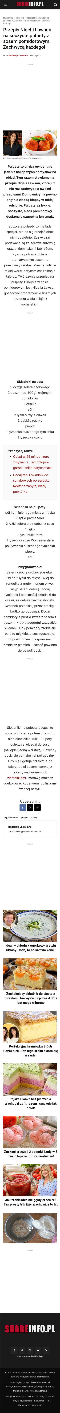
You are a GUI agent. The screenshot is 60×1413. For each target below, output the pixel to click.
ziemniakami (16, 778)
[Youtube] (38, 1350)
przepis (24, 817)
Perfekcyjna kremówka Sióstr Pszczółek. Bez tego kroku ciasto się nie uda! (30, 1050)
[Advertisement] (30, 96)
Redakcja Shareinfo (18, 55)
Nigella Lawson (11, 817)
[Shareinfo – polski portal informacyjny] (30, 1329)
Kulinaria (20, 17)
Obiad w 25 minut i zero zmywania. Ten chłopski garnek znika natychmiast (32, 462)
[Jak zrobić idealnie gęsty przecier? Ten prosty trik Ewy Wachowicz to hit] (30, 1180)
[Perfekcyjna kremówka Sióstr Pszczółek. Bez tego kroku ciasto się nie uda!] (30, 1027)
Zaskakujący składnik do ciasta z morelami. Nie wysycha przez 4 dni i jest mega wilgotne (31, 998)
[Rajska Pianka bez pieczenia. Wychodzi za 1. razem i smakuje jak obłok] (30, 1079)
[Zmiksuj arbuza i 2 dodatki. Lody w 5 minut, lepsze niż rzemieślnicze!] (30, 1132)
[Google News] (46, 1350)
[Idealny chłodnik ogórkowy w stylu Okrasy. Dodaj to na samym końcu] (30, 926)
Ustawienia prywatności (30, 1405)
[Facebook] (23, 807)
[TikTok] (22, 1350)
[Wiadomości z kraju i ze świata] (30, 4)
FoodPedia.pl (37, 1356)
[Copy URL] (37, 807)
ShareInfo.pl (8, 17)
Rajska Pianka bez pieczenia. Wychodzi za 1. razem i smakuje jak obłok (31, 1103)
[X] (30, 807)
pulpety (34, 817)
